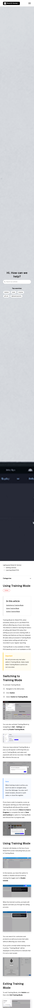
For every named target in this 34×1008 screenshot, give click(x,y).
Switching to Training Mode (14, 605)
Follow (6, 590)
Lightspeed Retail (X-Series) (12, 565)
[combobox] (17, 282)
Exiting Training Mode (13, 611)
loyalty (13, 292)
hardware (6, 292)
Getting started (11, 567)
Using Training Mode (12, 608)
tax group (20, 292)
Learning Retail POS (12, 570)
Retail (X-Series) (12, 3)
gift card (6, 296)
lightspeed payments (16, 296)
